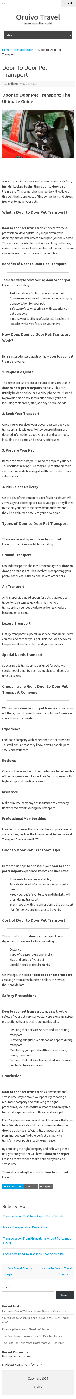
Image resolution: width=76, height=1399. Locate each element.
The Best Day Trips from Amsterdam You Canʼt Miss (34, 1342)
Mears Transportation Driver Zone (25, 1227)
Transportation (23, 49)
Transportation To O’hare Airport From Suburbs (34, 1216)
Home (6, 49)
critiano (13, 83)
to (35, 1186)
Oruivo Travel (38, 17)
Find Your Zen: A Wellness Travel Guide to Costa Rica (34, 1311)
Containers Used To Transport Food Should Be (33, 1254)
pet (28, 1186)
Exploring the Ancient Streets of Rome (25, 1329)
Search (6, 1287)
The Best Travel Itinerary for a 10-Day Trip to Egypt (33, 1335)
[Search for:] (30, 3)
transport (46, 1186)
